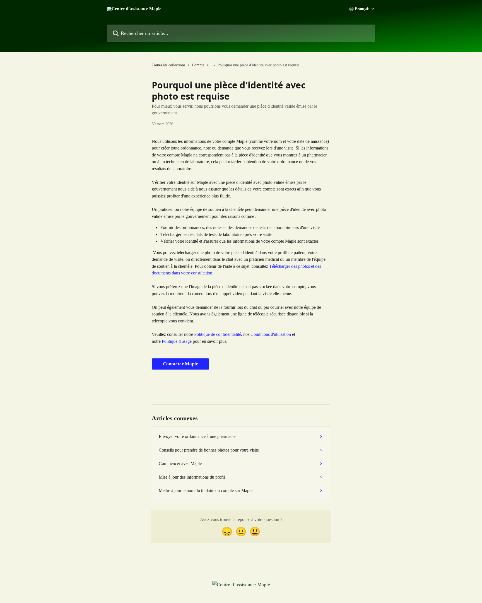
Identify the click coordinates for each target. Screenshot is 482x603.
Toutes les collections (168, 65)
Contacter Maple (180, 363)
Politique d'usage (177, 341)
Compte (198, 65)
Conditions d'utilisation (270, 334)
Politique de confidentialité (217, 334)
